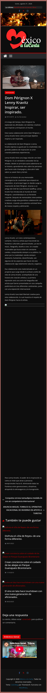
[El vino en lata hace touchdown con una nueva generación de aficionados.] (23, 582)
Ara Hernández (21, 117)
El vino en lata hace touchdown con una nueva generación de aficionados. (23, 594)
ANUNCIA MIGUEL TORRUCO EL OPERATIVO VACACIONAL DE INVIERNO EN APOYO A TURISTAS (22, 510)
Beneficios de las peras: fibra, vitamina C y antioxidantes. (25, 8)
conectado (26, 619)
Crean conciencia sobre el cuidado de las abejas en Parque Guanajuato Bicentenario (23, 565)
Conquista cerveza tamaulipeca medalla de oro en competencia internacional (23, 500)
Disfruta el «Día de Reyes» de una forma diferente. (22, 537)
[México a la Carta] (23, 14)
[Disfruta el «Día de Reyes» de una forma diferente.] (23, 527)
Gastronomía (10, 92)
